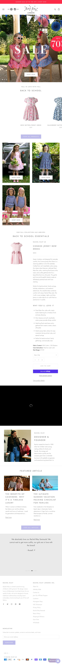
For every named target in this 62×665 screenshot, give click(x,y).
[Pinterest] (15, 604)
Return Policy (36, 613)
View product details (39, 380)
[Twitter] (7, 604)
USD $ (6, 653)
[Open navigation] (3, 9)
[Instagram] (11, 604)
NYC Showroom (37, 604)
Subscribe (9, 642)
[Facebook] (3, 604)
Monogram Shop (37, 601)
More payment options (45, 375)
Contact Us (36, 592)
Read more (8, 517)
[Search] (55, 9)
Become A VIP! (54, 660)
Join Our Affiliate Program (40, 595)
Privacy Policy (37, 607)
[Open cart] (59, 9)
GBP (9, 9)
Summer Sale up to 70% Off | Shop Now (31, 2)
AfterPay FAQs (37, 589)
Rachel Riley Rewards (39, 610)
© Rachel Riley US (10, 657)
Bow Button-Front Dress (31, 125)
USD (18, 9)
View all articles (31, 528)
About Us (35, 586)
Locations (35, 598)
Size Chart (36, 619)
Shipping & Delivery (38, 616)
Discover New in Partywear (31, 76)
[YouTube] (19, 604)
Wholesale (36, 623)
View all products (31, 136)
